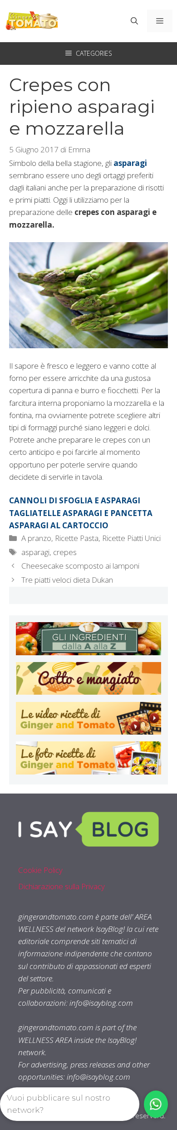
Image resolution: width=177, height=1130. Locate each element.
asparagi (35, 552)
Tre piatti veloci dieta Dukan (67, 580)
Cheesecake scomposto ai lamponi (80, 565)
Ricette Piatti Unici (131, 538)
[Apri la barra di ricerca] (134, 21)
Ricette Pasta (76, 538)
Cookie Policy (40, 870)
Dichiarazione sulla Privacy (61, 886)
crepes (65, 552)
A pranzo (36, 538)
